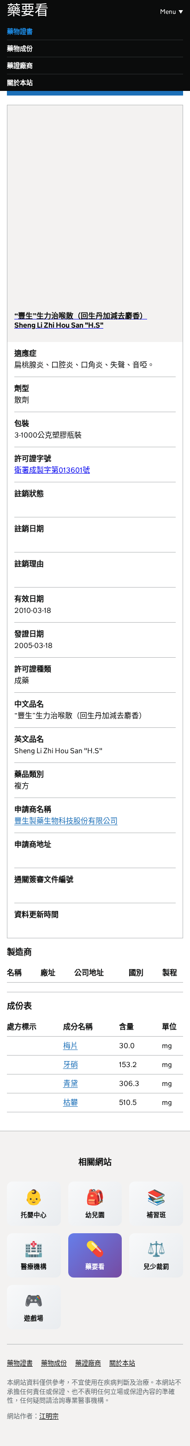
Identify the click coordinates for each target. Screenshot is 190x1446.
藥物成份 (20, 48)
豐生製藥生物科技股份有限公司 (66, 820)
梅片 (70, 1045)
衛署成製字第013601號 (52, 470)
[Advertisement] (95, 212)
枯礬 (70, 1102)
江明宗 (49, 1416)
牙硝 (70, 1064)
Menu (168, 11)
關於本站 (20, 82)
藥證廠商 (20, 65)
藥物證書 (20, 31)
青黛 (70, 1083)
